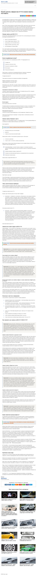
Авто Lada (4, 1)
